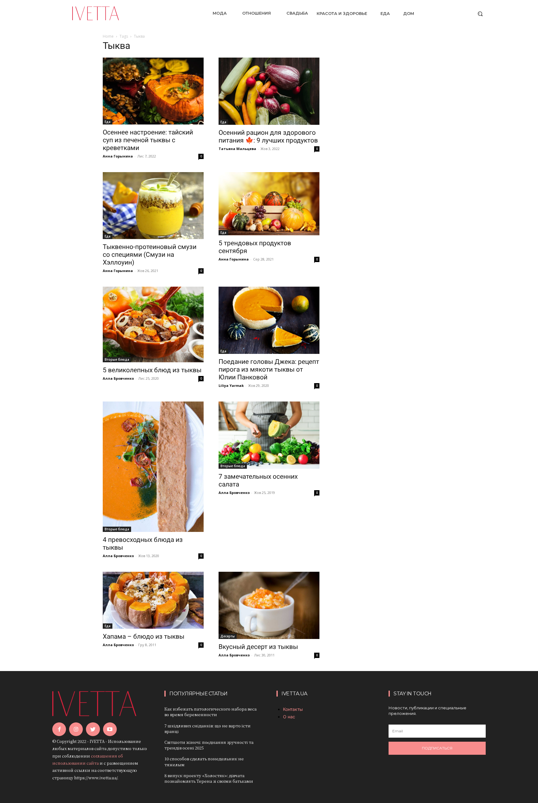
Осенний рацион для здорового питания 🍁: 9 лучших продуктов (268, 136)
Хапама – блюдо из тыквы (143, 636)
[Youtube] (110, 729)
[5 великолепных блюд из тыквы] (153, 324)
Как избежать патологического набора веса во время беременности (210, 711)
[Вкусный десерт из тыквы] (269, 605)
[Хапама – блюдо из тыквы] (153, 600)
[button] (480, 13)
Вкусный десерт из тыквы (258, 646)
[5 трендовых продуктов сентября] (269, 203)
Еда (108, 122)
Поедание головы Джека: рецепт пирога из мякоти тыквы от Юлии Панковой (269, 369)
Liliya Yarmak (231, 385)
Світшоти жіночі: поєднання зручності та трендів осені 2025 (208, 745)
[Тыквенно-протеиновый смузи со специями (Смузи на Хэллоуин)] (153, 205)
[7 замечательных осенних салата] (269, 435)
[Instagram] (76, 729)
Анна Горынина (118, 156)
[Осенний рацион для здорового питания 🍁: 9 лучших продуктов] (269, 91)
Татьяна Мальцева (237, 148)
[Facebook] (59, 729)
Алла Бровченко (118, 378)
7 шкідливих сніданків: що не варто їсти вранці (207, 728)
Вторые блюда (117, 359)
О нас (289, 716)
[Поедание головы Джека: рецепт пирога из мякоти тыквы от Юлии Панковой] (269, 320)
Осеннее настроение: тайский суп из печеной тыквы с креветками (148, 140)
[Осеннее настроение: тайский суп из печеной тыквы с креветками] (153, 91)
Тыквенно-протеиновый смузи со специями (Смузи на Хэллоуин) (149, 254)
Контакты (293, 709)
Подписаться (437, 748)
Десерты (227, 636)
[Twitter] (93, 729)
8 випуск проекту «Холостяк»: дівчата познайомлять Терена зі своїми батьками (208, 778)
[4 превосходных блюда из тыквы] (153, 467)
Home (108, 36)
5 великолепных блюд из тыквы (152, 370)
